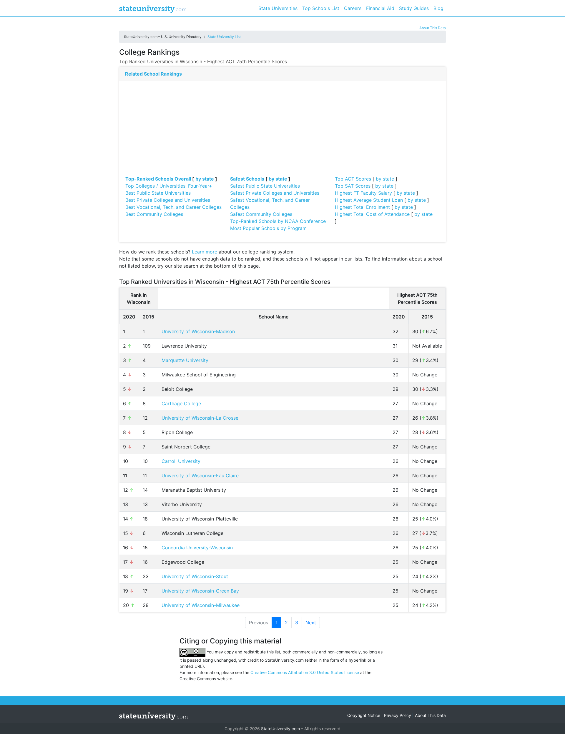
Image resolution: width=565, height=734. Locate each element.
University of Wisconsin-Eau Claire (200, 475)
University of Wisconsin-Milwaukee (201, 605)
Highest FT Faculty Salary (363, 193)
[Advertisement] (282, 131)
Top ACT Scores (353, 179)
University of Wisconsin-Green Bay (200, 591)
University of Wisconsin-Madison (198, 331)
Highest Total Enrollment (362, 207)
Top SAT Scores (352, 186)
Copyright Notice (363, 715)
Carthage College (181, 403)
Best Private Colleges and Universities (167, 200)
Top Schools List (320, 8)
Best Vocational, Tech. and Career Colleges (173, 207)
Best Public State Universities (158, 193)
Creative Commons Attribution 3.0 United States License (304, 672)
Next (310, 622)
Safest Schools (247, 179)
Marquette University (185, 360)
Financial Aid (380, 8)
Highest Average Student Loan (369, 200)
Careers (352, 8)
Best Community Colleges (154, 214)
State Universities (278, 8)
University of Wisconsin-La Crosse (200, 418)
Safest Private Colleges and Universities (274, 193)
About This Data (432, 28)
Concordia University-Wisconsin (197, 547)
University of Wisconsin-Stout (195, 576)
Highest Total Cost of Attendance (372, 214)
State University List (224, 36)
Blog (438, 8)
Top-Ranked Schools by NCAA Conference (278, 221)
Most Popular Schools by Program (268, 228)
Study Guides (414, 8)
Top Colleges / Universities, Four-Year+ (168, 186)
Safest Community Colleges (261, 214)
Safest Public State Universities (265, 186)
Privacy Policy (397, 715)
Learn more (204, 252)
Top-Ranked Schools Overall (158, 179)
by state (204, 179)
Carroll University (181, 461)
